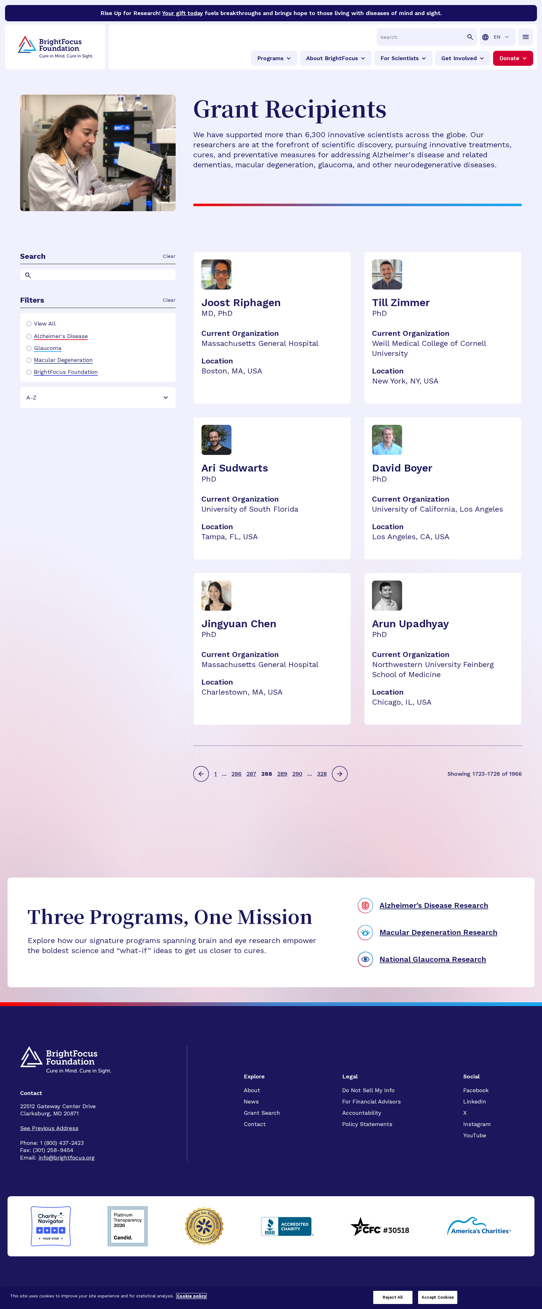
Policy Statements (367, 1124)
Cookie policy (191, 1296)
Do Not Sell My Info (368, 1090)
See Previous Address (49, 1128)
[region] (271, 1298)
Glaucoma (47, 348)
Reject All (393, 1297)
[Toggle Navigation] (525, 37)
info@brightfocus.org (67, 1157)
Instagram (477, 1124)
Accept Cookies (438, 1297)
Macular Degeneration (63, 360)
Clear (169, 256)
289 (282, 773)
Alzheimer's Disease (61, 336)
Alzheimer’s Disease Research (434, 905)
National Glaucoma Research (433, 959)
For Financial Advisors (371, 1101)
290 (297, 773)
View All (45, 323)
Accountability (361, 1112)
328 (322, 773)
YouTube (474, 1135)
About (252, 1090)
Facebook (476, 1090)
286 (236, 773)
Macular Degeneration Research (438, 932)
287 (251, 773)
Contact (255, 1124)
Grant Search (262, 1112)
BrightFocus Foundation (66, 372)
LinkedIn (474, 1101)
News (251, 1101)
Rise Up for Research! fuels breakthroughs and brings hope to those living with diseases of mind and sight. (271, 13)
